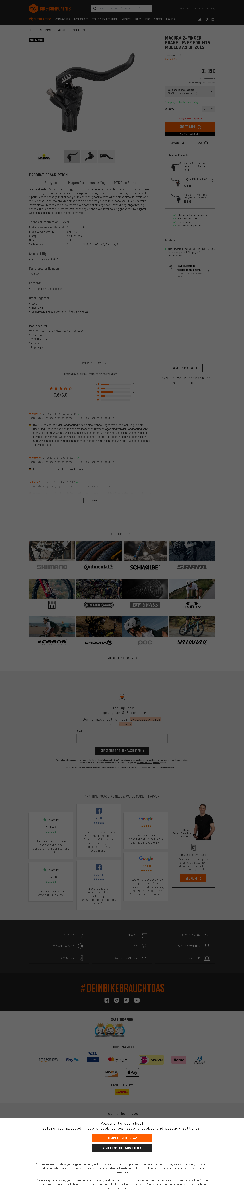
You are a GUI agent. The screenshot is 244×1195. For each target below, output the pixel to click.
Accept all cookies (119, 1138)
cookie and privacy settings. (171, 1128)
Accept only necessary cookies (122, 1148)
